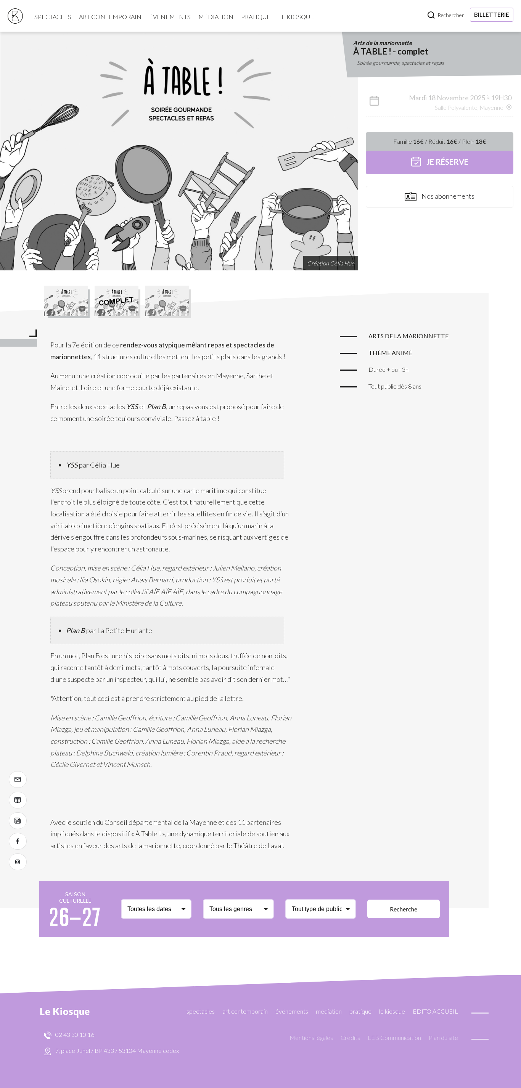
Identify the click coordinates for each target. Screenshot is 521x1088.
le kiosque (296, 16)
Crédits (350, 1037)
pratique (255, 16)
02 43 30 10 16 (74, 1034)
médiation (215, 16)
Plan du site (443, 1037)
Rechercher (450, 15)
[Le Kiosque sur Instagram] (18, 861)
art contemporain (110, 16)
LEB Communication (394, 1037)
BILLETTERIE (491, 14)
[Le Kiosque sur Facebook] (18, 841)
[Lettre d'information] (18, 820)
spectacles (52, 16)
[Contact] (18, 779)
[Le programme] (18, 800)
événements (170, 16)
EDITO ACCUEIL (435, 1011)
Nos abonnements (447, 196)
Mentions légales (311, 1037)
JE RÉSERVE (446, 161)
